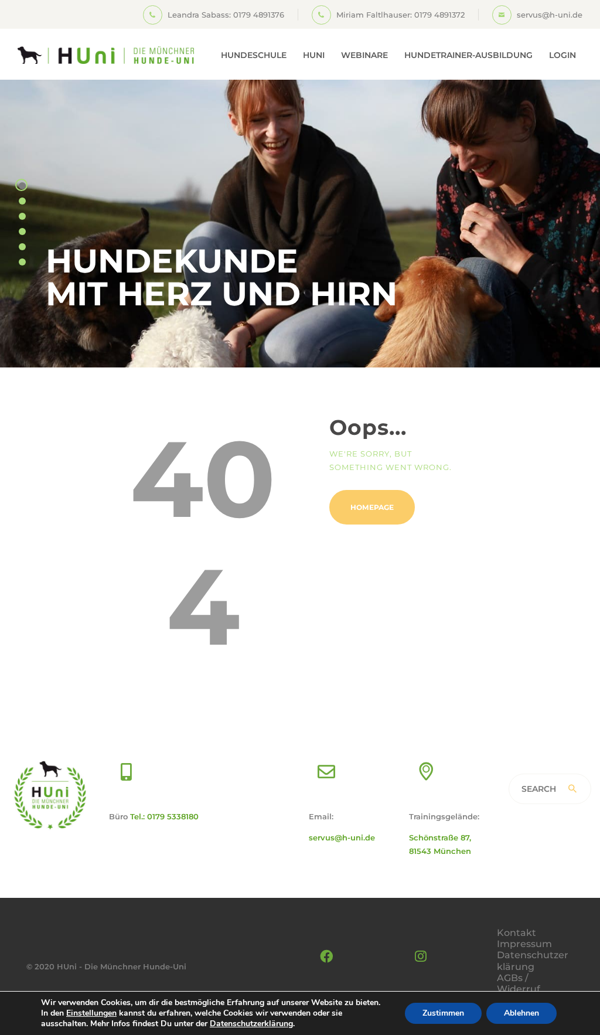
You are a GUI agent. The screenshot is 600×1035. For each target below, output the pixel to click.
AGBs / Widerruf (518, 983)
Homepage (372, 507)
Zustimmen (443, 1013)
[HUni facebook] (326, 956)
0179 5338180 (173, 816)
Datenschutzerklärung (532, 960)
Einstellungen (91, 1013)
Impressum (524, 943)
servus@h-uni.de (342, 837)
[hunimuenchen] (420, 956)
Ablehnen (521, 1013)
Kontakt (516, 932)
